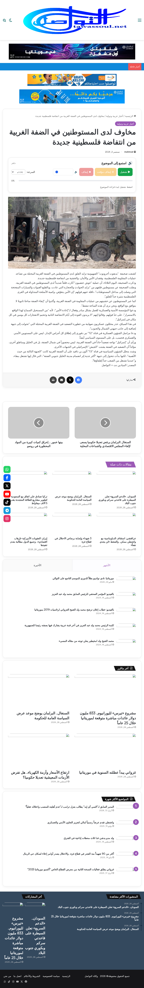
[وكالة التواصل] (75, 20)
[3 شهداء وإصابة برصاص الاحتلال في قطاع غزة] (72, 524)
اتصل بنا (17, 976)
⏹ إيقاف (86, 172)
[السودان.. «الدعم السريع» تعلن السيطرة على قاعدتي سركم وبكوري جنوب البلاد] (116, 482)
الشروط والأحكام (32, 976)
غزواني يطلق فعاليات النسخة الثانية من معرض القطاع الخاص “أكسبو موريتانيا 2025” (70, 869)
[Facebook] (7, 477)
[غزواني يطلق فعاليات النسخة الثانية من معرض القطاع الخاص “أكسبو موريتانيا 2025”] (126, 874)
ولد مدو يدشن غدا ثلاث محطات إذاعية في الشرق (89, 838)
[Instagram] (7, 518)
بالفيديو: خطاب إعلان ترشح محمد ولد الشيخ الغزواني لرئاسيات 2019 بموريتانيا (74, 609)
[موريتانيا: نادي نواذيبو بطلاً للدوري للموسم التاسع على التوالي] (126, 583)
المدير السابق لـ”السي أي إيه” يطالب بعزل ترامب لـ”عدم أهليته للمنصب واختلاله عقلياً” (69, 806)
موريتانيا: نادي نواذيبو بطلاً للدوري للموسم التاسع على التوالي (83, 578)
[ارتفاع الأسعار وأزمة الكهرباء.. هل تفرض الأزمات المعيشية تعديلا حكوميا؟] (38, 751)
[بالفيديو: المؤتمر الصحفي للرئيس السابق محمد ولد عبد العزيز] (126, 598)
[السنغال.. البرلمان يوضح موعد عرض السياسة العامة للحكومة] (72, 482)
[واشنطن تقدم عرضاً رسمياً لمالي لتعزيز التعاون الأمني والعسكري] (126, 827)
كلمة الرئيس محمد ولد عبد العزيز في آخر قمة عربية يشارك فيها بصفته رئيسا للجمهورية (69, 625)
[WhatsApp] (7, 469)
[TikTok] (7, 502)
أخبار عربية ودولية (114, 116)
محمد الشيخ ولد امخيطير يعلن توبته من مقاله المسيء (86, 641)
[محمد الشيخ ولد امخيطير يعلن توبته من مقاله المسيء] (126, 645)
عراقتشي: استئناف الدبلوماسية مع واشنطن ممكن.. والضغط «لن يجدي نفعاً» (118, 542)
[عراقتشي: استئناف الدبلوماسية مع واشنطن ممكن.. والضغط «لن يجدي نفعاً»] (116, 524)
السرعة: (31, 171)
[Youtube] (7, 494)
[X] (7, 485)
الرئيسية (129, 116)
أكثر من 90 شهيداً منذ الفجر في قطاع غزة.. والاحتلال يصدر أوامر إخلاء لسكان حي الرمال (68, 853)
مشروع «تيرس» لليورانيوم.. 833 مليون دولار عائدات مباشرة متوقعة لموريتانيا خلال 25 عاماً (108, 718)
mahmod (128, 151)
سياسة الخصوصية (51, 976)
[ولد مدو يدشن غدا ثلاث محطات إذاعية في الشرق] (126, 842)
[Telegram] (7, 510)
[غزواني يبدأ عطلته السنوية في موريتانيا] (105, 751)
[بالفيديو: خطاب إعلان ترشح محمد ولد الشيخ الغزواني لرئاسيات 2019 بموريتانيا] (126, 614)
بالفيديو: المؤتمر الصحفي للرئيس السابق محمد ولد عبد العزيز (83, 594)
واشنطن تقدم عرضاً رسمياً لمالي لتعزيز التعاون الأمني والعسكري (80, 822)
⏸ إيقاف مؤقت (105, 172)
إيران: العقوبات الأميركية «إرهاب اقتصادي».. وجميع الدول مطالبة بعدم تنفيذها (28, 542)
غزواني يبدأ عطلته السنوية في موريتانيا (107, 772)
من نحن (7, 976)
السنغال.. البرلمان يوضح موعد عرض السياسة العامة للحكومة (73, 498)
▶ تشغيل (125, 172)
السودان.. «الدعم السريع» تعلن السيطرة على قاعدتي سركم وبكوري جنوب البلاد (117, 500)
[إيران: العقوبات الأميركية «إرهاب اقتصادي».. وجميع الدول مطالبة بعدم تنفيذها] (27, 524)
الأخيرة (37, 565)
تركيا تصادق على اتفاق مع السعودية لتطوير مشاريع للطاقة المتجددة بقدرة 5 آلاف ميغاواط (28, 500)
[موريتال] (72, 51)
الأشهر (106, 565)
